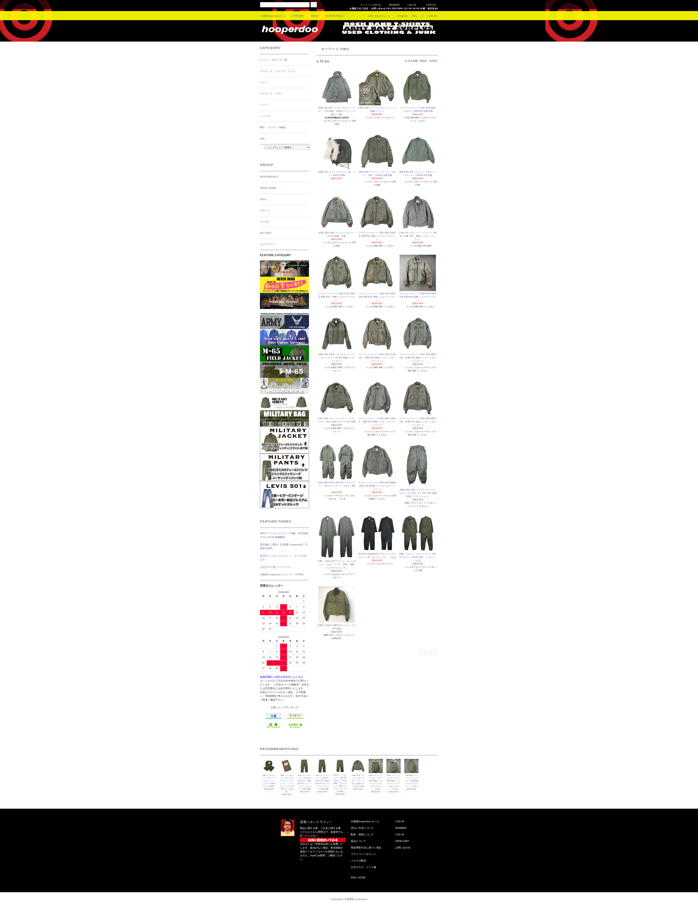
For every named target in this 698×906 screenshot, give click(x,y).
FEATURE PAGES (334, 16)
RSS (353, 877)
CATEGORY (298, 16)
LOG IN (412, 5)
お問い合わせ (403, 847)
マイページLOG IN (370, 5)
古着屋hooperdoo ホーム (273, 16)
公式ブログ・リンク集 (363, 867)
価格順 (423, 60)
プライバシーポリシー (363, 854)
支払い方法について (362, 827)
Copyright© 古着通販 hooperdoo (349, 899)
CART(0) (431, 5)
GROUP (315, 16)
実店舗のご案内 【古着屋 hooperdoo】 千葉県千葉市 (284, 546)
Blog (414, 16)
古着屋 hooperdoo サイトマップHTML (282, 574)
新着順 (433, 60)
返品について (358, 841)
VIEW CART (402, 841)
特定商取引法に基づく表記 (366, 847)
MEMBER (394, 5)
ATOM (361, 877)
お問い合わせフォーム (379, 16)
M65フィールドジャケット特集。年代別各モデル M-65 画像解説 (284, 535)
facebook (432, 16)
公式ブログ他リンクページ (275, 567)
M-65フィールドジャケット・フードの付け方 (283, 557)
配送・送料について (362, 834)
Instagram (402, 16)
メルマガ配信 (358, 860)
